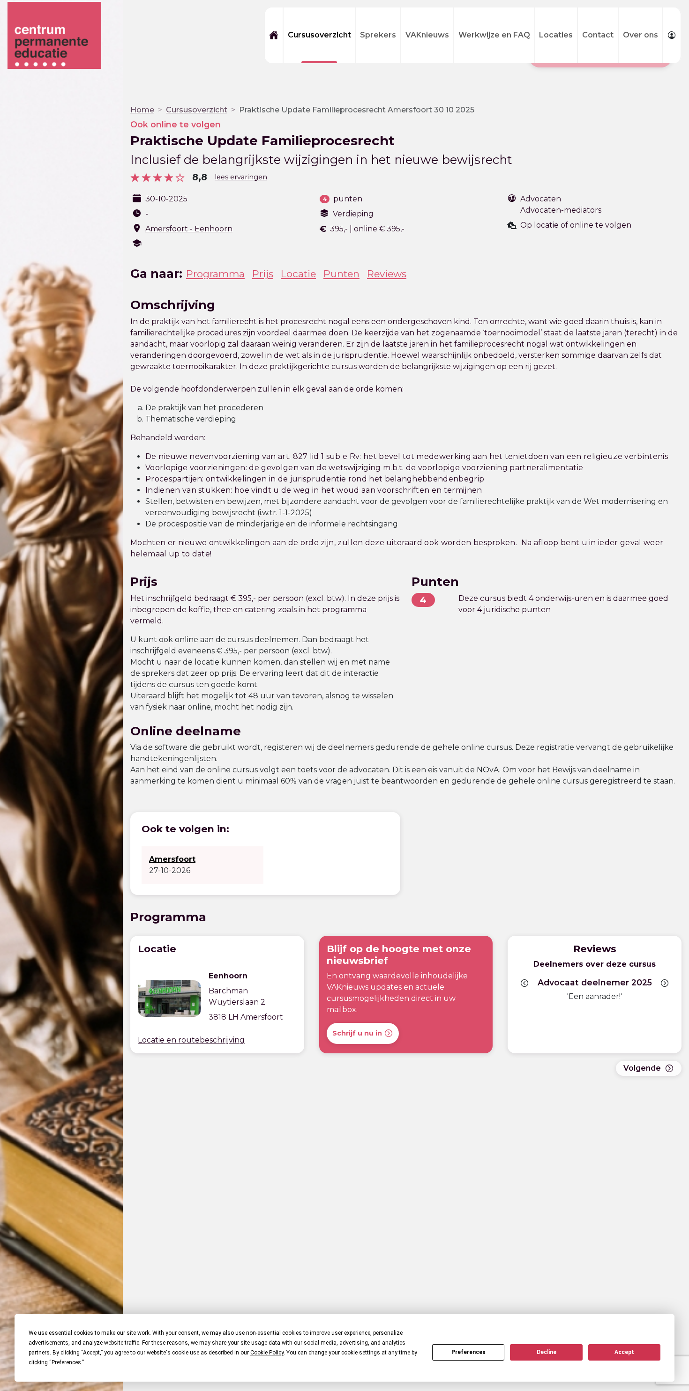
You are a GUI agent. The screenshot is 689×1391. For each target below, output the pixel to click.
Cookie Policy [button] (267, 1352)
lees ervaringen (241, 177)
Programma (215, 274)
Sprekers (378, 34)
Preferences (468, 1352)
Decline (546, 1352)
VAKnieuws (427, 34)
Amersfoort (172, 859)
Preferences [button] (66, 1362)
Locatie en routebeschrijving (191, 1040)
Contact (598, 34)
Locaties (556, 34)
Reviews (386, 274)
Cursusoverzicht (319, 34)
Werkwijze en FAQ (494, 34)
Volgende (642, 1068)
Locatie (298, 274)
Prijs (262, 274)
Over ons (640, 34)
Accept (624, 1352)
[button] (524, 983)
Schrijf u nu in (357, 1033)
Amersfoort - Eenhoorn (188, 228)
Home (142, 109)
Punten (341, 274)
